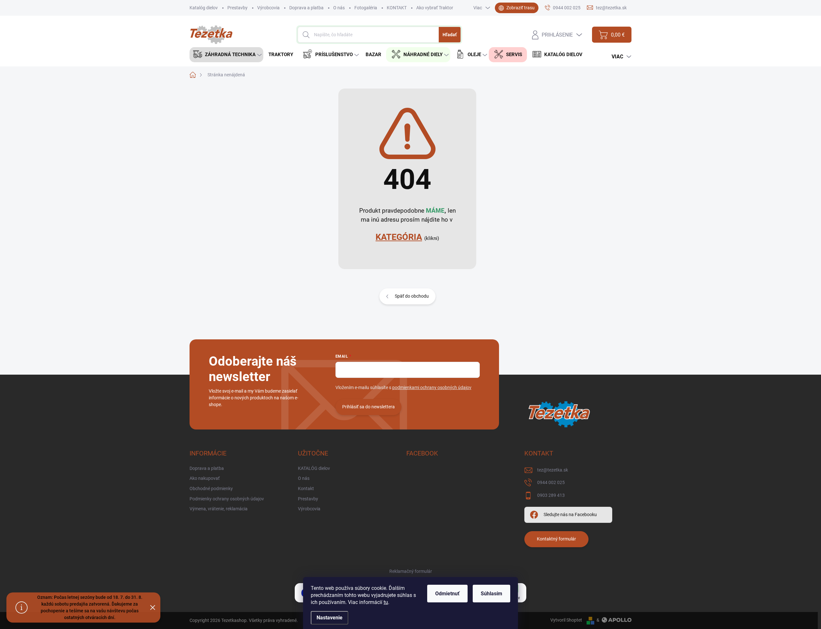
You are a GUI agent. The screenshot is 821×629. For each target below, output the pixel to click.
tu (386, 602)
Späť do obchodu (412, 296)
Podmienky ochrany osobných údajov (227, 498)
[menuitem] (226, 54)
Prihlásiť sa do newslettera (368, 406)
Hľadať (450, 34)
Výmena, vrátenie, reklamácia (219, 508)
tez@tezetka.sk (552, 469)
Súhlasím (491, 594)
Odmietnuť (447, 594)
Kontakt (306, 488)
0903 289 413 (551, 495)
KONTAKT (397, 7)
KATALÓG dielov (314, 468)
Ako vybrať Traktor (434, 7)
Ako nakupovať (205, 478)
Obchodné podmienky (211, 488)
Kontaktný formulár (556, 538)
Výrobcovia (268, 7)
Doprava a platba (306, 7)
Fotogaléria (365, 7)
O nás (339, 7)
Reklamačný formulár (410, 571)
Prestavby (237, 7)
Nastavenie (330, 618)
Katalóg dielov (204, 7)
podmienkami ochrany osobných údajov (431, 387)
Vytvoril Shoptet (566, 620)
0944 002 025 (551, 482)
